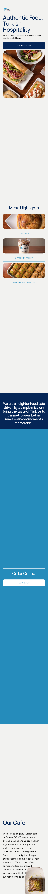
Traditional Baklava (24, 282)
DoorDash (24, 583)
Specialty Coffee (24, 258)
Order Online (24, 45)
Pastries (24, 233)
